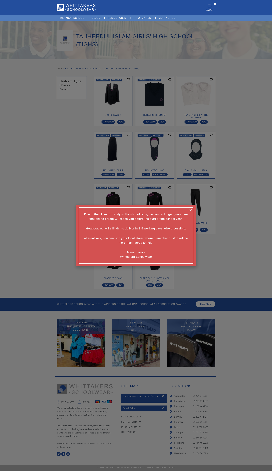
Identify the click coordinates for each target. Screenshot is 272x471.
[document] (136, 235)
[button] (190, 210)
